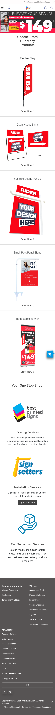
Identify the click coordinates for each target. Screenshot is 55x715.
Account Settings (9, 634)
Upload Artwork (8, 658)
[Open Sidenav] (2, 8)
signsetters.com (27, 502)
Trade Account (35, 619)
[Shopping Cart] (51, 7)
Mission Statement (10, 590)
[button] (4, 22)
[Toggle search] (9, 8)
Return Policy (34, 600)
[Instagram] (10, 692)
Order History (7, 639)
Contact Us (6, 595)
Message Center (9, 644)
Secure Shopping (36, 605)
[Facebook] (4, 692)
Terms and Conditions (11, 600)
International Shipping (38, 610)
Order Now (26, 111)
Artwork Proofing (9, 663)
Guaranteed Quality (37, 590)
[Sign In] (45, 7)
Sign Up (32, 614)
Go (27, 684)
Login (4, 668)
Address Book (8, 653)
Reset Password (9, 649)
